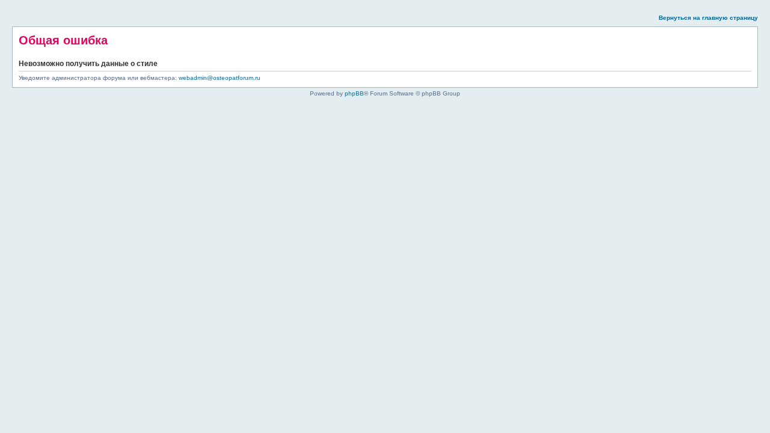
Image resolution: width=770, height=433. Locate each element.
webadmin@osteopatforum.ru (219, 77)
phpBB (354, 93)
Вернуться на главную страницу (708, 17)
